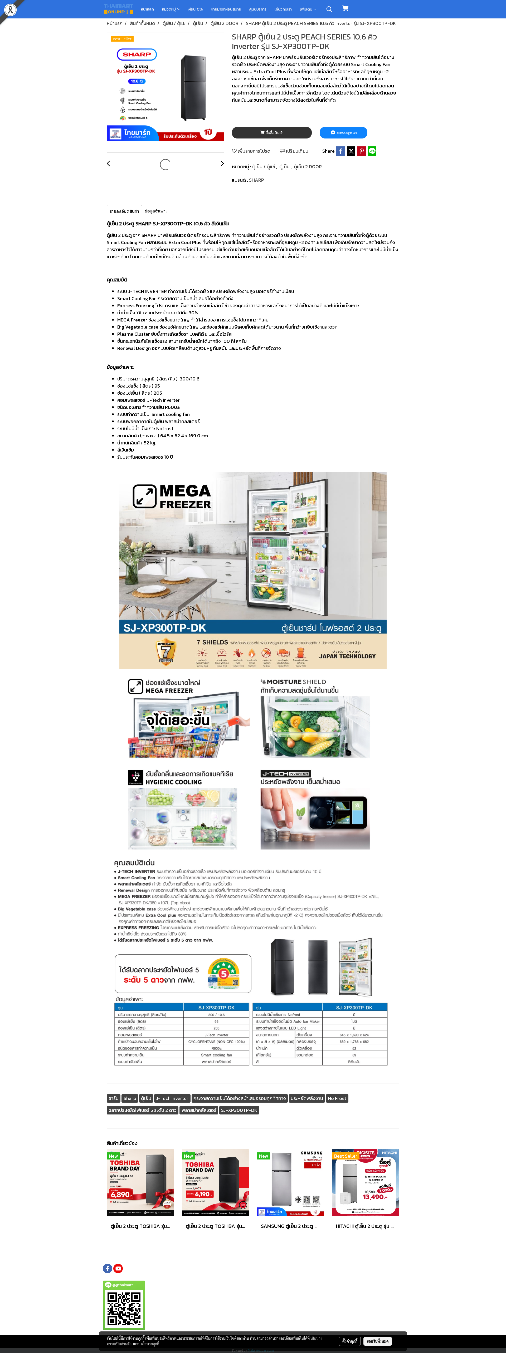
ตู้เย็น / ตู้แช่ (264, 166)
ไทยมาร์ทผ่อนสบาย (226, 9)
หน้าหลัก (147, 9)
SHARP (256, 180)
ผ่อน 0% (195, 9)
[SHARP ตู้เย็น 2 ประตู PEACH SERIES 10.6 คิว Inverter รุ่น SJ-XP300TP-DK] (165, 92)
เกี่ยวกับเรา (283, 9)
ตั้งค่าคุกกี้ (349, 1341)
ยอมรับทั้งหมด (378, 1341)
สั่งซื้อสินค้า (274, 133)
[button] (329, 9)
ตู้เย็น (285, 166)
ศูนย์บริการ (257, 9)
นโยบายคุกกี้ (150, 1343)
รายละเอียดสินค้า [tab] (124, 211)
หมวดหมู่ (169, 9)
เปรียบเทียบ (296, 151)
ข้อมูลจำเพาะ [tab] (156, 211)
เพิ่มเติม (307, 9)
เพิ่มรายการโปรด (253, 151)
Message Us (346, 133)
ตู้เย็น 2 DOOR (308, 166)
